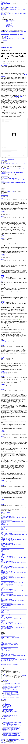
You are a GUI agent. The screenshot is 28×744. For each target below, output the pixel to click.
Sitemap (2, 740)
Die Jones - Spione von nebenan (10, 734)
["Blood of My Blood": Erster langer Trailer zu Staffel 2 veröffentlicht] (2, 518)
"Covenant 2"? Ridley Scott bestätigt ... (11, 727)
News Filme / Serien (5, 34)
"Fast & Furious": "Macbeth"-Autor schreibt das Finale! (13, 168)
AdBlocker (13, 740)
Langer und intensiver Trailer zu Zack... (11, 724)
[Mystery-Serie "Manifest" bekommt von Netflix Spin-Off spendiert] (2, 583)
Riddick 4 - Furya (19, 96)
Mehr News (3, 629)
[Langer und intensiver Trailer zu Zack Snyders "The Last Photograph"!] (2, 523)
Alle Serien (19, 9)
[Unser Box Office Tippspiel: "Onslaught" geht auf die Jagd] (2, 515)
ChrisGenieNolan (4, 195)
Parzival (5, 677)
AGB (7, 739)
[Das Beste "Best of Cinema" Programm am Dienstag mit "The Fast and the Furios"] (2, 565)
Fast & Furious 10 (7, 81)
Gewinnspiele (3, 13)
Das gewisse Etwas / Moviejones (10, 687)
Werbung (22, 739)
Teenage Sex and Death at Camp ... (10, 715)
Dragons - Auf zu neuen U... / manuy (11, 697)
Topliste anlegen (9, 23)
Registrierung (6, 28)
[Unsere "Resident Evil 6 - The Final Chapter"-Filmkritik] (2, 649)
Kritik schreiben (9, 21)
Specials (9, 7)
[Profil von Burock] (2, 499)
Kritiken (23, 9)
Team (9, 740)
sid (4, 674)
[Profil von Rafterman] (2, 357)
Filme (18, 31)
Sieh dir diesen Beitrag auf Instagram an (11, 137)
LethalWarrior (4, 341)
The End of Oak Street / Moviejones (11, 694)
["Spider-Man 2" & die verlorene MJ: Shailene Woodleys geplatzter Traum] (2, 574)
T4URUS (3, 212)
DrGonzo (3, 385)
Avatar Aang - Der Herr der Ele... (10, 711)
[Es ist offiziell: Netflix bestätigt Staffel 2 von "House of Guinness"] (2, 616)
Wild (5, 672)
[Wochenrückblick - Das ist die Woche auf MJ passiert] (2, 579)
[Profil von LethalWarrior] (2, 340)
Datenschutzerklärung (14, 739)
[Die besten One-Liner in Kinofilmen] (9, 178)
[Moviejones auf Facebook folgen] (5, 742)
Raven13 (2, 238)
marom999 (21, 679)
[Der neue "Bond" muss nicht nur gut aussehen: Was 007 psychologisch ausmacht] (2, 601)
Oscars (21, 34)
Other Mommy (6, 716)
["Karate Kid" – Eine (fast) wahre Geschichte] (2, 634)
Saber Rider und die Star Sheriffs (10, 729)
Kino (4, 31)
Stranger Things (6, 723)
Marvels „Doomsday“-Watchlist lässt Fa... (12, 735)
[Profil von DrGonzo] (2, 384)
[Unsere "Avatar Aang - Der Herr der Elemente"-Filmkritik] (2, 653)
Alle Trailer (3, 718)
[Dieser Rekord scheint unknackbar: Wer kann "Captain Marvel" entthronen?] (2, 545)
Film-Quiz (8, 24)
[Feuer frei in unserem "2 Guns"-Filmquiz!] (2, 638)
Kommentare (3, 14)
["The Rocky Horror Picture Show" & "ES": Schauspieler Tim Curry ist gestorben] (2, 606)
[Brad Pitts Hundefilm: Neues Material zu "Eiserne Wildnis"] (2, 528)
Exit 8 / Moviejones (7, 693)
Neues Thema (7, 512)
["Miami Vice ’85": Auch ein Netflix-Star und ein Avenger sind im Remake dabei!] (2, 532)
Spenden (18, 740)
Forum (24, 13)
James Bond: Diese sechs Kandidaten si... (12, 733)
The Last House (6, 704)
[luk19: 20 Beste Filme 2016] (2, 645)
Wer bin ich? (20, 13)
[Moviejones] (4, 2)
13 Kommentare (4, 65)
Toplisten (10, 9)
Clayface (5, 712)
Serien (21, 31)
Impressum (3, 739)
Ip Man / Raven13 (7, 688)
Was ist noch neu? (4, 680)
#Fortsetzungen (11, 159)
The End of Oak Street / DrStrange (10, 692)
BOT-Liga (15, 13)
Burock (2, 500)
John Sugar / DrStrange (8, 695)
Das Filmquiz (10, 13)
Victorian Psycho (7, 705)
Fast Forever (3, 45)
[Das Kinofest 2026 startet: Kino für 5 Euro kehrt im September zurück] (2, 593)
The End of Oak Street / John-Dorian (11, 689)
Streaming (5, 7)
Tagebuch (17, 7)
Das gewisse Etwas (22, 675)
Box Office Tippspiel (10, 20)
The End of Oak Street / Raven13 (10, 691)
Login (2, 28)
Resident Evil (6, 707)
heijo (5, 671)
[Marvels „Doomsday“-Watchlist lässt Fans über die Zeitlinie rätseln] (2, 555)
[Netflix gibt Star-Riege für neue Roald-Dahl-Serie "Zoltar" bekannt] (2, 611)
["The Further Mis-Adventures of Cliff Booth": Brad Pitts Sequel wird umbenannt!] (2, 625)
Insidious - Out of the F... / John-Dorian (11, 686)
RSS (6, 740)
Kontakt (2, 198)
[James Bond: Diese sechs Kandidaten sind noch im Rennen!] (2, 621)
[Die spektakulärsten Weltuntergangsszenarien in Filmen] (13, 182)
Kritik (8, 47)
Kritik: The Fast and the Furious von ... (11, 728)
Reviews (2, 10)
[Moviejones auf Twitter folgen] (13, 742)
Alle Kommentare (4, 738)
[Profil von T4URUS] (2, 211)
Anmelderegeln (10, 191)
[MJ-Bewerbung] (4, 160)
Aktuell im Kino (4, 9)
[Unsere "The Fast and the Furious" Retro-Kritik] (2, 542)
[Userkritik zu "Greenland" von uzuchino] (2, 661)
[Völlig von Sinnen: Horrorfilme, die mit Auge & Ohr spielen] (14, 181)
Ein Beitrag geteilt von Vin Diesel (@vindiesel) (14, 155)
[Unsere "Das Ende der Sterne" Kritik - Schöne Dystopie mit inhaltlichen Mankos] (2, 560)
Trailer (13, 7)
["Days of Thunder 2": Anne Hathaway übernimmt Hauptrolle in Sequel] (2, 550)
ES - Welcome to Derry (8, 730)
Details (4, 47)
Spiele (24, 31)
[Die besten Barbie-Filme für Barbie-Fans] (2, 642)
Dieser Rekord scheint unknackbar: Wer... (12, 732)
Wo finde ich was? (4, 4)
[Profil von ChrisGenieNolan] (2, 193)
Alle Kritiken (3, 699)
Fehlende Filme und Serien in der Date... (12, 722)
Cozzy (5, 676)
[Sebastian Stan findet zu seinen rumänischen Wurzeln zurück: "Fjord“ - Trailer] (2, 570)
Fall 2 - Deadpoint (7, 706)
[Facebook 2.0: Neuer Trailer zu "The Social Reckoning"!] (2, 598)
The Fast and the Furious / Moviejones (11, 683)
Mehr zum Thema (4, 176)
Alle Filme (14, 9)
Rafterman (3, 358)
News (2, 7)
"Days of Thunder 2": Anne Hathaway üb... (12, 725)
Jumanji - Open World (8, 709)
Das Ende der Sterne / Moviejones (10, 684)
